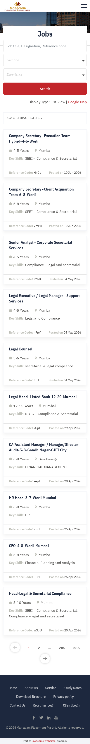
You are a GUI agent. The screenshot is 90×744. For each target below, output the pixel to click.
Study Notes (72, 688)
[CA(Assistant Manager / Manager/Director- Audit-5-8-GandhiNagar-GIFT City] (45, 462)
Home (13, 688)
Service (50, 688)
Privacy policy (63, 696)
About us (31, 688)
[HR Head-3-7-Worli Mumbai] (45, 513)
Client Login (71, 705)
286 (76, 648)
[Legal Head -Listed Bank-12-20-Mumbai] (45, 412)
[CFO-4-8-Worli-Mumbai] (45, 560)
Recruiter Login (44, 705)
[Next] (45, 659)
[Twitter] (41, 719)
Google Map (77, 102)
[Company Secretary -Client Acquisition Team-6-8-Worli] (45, 206)
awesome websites (44, 740)
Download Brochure (31, 696)
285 (62, 648)
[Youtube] (56, 719)
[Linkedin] (48, 719)
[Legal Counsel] (45, 364)
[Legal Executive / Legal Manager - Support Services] (45, 313)
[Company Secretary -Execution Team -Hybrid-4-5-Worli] (45, 153)
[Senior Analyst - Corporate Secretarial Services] (45, 260)
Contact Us (17, 705)
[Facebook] (34, 719)
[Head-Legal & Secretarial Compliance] (45, 611)
